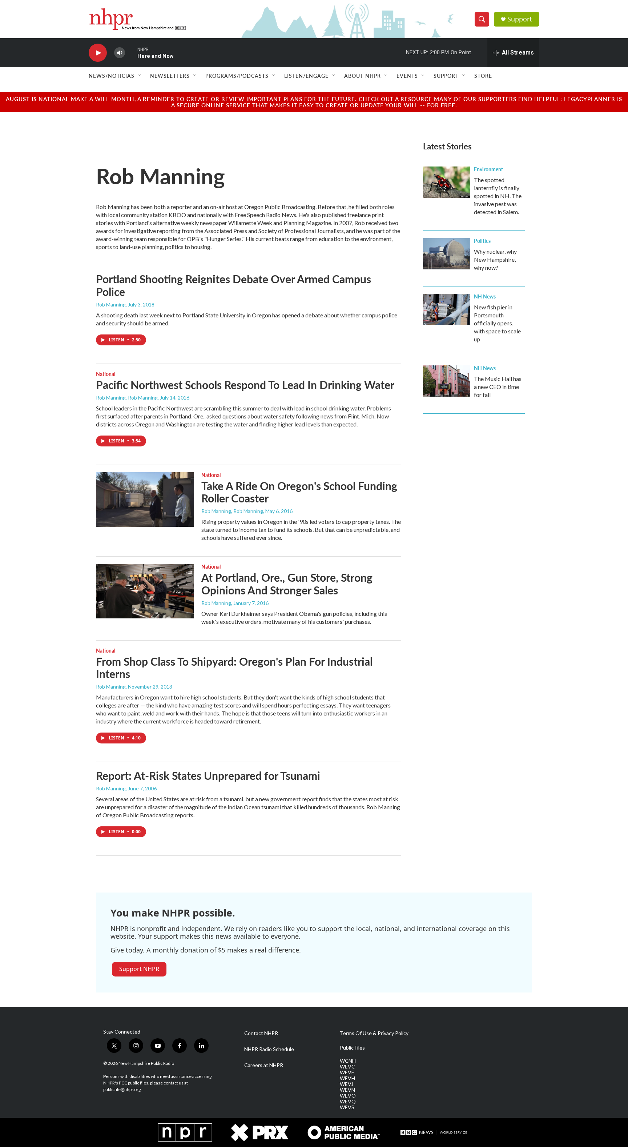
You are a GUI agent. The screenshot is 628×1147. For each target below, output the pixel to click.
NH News (485, 296)
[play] (98, 53)
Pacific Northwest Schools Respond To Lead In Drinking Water (245, 384)
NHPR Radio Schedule (269, 1049)
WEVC (347, 1067)
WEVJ (346, 1084)
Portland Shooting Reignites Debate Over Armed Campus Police (233, 285)
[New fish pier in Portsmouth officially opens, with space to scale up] (446, 309)
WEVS (347, 1107)
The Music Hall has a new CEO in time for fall (498, 386)
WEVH (347, 1078)
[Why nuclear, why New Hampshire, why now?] (446, 253)
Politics (482, 240)
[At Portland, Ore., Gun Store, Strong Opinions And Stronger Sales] (145, 591)
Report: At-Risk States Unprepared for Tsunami (208, 775)
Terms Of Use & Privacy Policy (374, 1033)
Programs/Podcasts (237, 75)
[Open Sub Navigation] (140, 76)
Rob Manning (111, 304)
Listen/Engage (306, 75)
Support (519, 19)
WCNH (348, 1061)
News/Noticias (111, 75)
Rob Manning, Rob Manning (127, 397)
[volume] (119, 53)
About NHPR (362, 75)
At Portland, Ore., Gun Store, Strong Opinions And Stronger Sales (287, 584)
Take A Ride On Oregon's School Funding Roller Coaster (299, 492)
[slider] (131, 52)
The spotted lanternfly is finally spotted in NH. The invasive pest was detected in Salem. (498, 195)
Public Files (352, 1048)
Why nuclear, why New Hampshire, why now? (495, 259)
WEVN (347, 1090)
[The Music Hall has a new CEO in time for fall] (446, 381)
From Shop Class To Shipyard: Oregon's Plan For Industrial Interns (234, 668)
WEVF (347, 1072)
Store (483, 75)
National (105, 373)
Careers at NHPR (263, 1065)
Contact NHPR (261, 1033)
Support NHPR (139, 969)
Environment (488, 169)
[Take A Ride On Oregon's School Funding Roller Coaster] (145, 499)
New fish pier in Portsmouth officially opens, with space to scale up (497, 323)
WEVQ (348, 1101)
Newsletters (170, 75)
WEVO (348, 1096)
